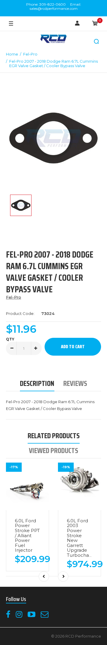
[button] (97, 42)
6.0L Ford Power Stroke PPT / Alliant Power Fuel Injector (27, 535)
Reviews (75, 383)
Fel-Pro (13, 297)
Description (37, 383)
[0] (95, 23)
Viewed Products (53, 450)
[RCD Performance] (53, 39)
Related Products (54, 435)
